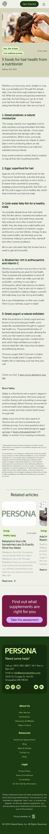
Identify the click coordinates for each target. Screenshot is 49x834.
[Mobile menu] (44, 4)
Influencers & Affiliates (24, 721)
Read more (7, 581)
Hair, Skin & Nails (10, 48)
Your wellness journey (12, 53)
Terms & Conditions (24, 775)
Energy (6, 531)
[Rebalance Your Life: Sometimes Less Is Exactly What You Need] (19, 514)
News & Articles (24, 748)
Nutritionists (24, 717)
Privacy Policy (24, 771)
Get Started (29, 3)
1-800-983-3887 (21, 665)
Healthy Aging (9, 535)
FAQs (24, 756)
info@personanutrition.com (27, 672)
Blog (24, 744)
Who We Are (24, 712)
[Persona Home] (4, 3)
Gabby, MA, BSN (9, 69)
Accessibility (24, 779)
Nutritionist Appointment (24, 739)
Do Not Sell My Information (24, 784)
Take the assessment (25, 620)
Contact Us (24, 752)
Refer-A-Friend (24, 725)
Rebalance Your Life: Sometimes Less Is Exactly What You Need (18, 544)
